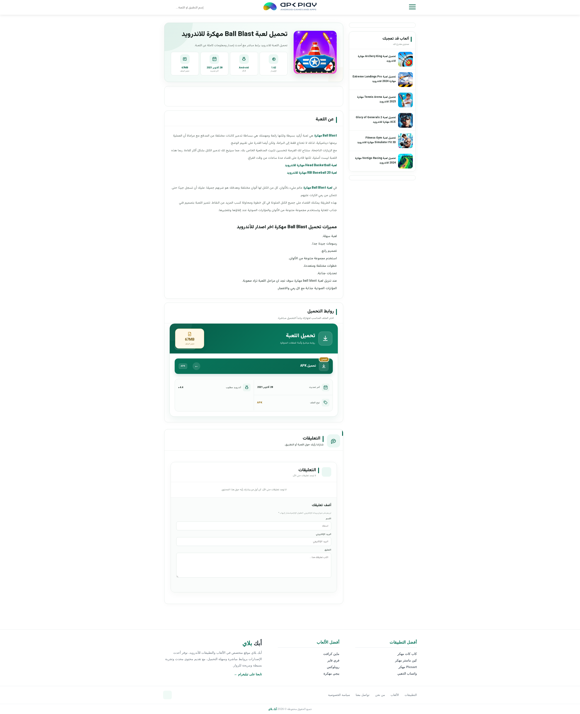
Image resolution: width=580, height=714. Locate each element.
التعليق (327, 550)
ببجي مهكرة (331, 673)
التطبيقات (411, 695)
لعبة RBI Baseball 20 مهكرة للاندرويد (312, 173)
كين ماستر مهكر (406, 660)
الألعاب (395, 695)
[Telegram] (167, 695)
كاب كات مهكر (407, 654)
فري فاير (333, 660)
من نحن (380, 695)
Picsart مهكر (408, 667)
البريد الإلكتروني (323, 534)
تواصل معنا (363, 695)
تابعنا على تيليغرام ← (248, 674)
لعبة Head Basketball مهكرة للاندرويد (311, 165)
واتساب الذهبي (407, 673)
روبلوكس (333, 667)
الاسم (328, 518)
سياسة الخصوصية (339, 695)
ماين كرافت (331, 654)
